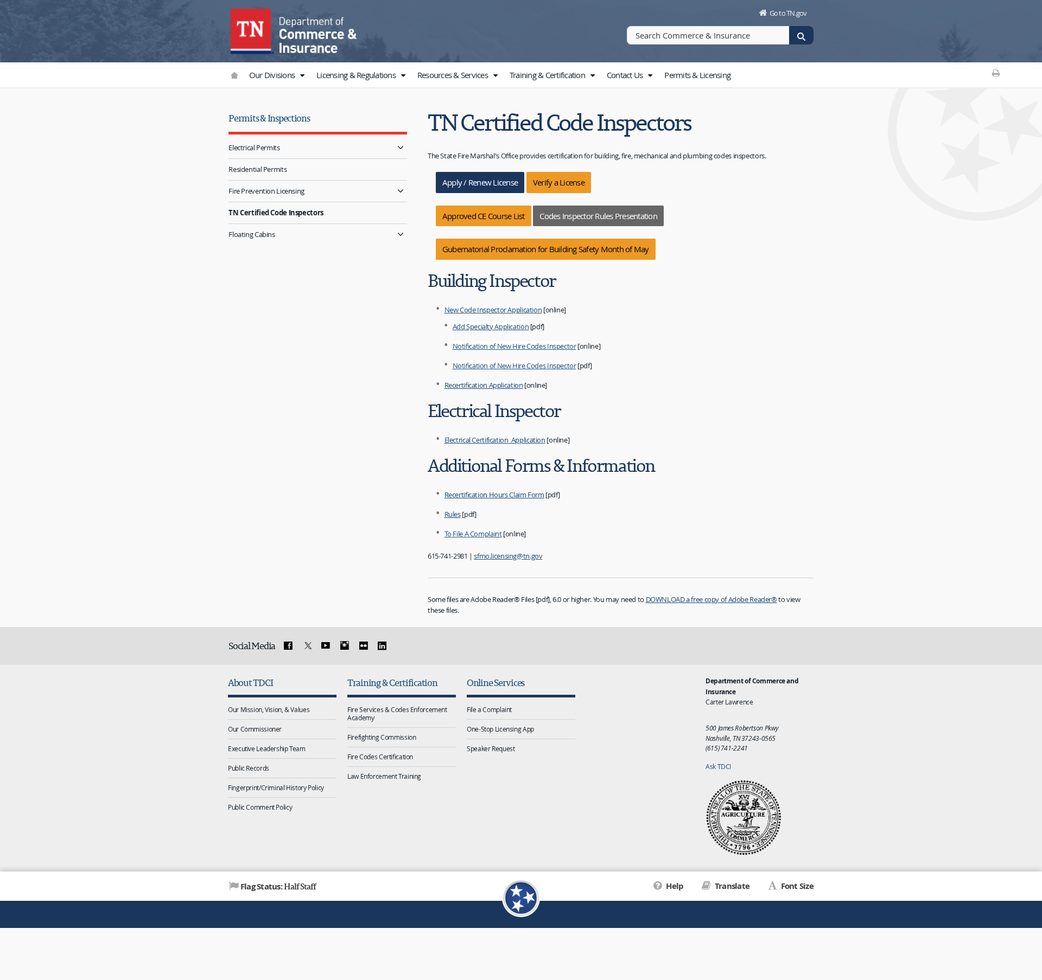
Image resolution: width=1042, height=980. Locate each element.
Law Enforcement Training (384, 776)
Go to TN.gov (788, 13)
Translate (731, 886)
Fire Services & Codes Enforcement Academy (397, 713)
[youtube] (326, 646)
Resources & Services (453, 74)
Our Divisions (273, 74)
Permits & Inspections (268, 118)
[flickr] (363, 646)
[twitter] (307, 646)
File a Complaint (489, 709)
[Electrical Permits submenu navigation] (400, 147)
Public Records (248, 768)
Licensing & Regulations (356, 74)
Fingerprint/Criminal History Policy (276, 787)
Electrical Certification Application (494, 440)
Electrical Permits (253, 147)
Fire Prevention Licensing (266, 191)
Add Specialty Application (491, 326)
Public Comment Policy (260, 807)
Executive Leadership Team (267, 748)
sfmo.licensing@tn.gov (508, 556)
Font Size (796, 886)
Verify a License (558, 182)
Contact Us (626, 74)
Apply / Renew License (480, 182)
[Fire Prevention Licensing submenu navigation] (400, 191)
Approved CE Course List (483, 215)
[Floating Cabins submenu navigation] (400, 234)
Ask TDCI (718, 766)
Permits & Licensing (697, 74)
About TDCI (250, 682)
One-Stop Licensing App (500, 729)
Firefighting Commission (381, 737)
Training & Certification (548, 74)
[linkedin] (382, 646)
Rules (452, 514)
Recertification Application (483, 385)
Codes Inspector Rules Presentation (598, 215)
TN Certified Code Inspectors (275, 212)
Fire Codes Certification (380, 756)
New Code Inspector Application (493, 310)
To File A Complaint (473, 534)
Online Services (495, 682)
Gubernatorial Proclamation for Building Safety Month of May (545, 249)
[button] (301, 75)
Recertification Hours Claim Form (494, 494)
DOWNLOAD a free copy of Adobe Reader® (711, 599)
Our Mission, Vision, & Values (268, 709)
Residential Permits (257, 169)
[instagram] (345, 646)
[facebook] (288, 646)
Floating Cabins (251, 234)
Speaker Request (490, 748)
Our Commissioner (255, 729)
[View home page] (252, 29)
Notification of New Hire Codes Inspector (514, 346)
